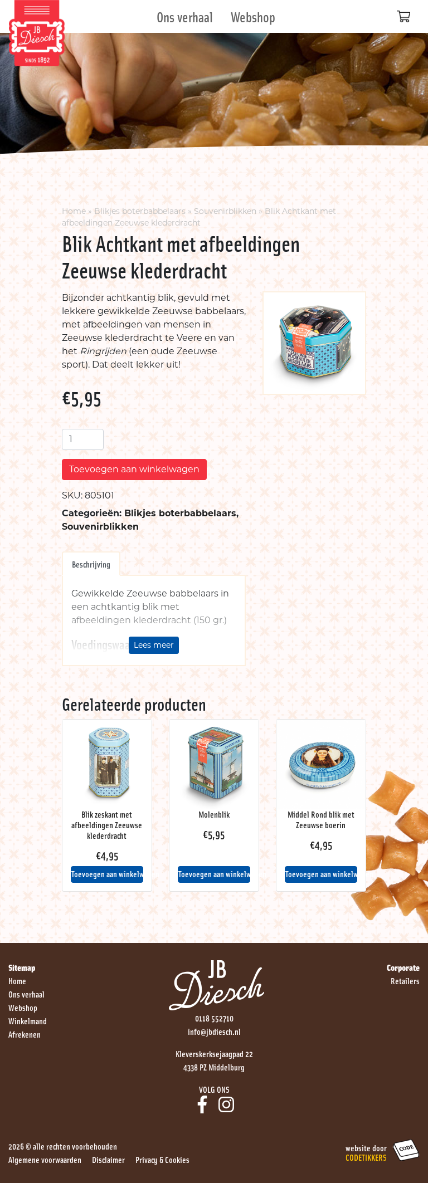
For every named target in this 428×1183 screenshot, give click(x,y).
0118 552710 (214, 1017)
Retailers (405, 980)
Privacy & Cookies (162, 1159)
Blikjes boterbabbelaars (140, 211)
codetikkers (366, 1156)
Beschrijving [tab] (91, 563)
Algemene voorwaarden (44, 1159)
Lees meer (154, 645)
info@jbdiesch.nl (214, 1031)
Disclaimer (108, 1159)
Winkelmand (27, 1020)
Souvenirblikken (225, 211)
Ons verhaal (185, 16)
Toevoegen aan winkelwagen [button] (107, 873)
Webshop (253, 16)
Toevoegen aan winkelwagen (134, 469)
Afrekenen (24, 1033)
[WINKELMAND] (403, 16)
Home (74, 211)
